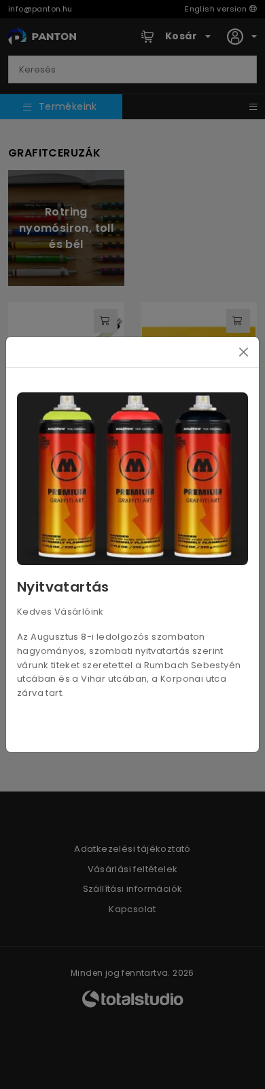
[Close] (243, 352)
